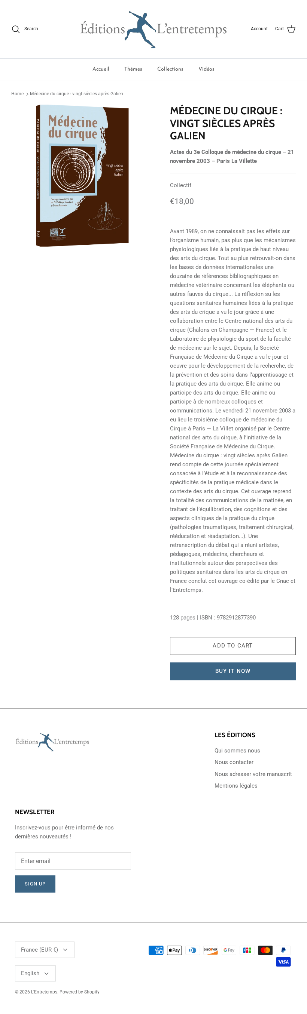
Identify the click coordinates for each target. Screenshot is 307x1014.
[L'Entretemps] (153, 29)
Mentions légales (236, 785)
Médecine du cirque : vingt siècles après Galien (76, 93)
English (30, 973)
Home (17, 93)
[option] (82, 176)
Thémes (133, 69)
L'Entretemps (44, 992)
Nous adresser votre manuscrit (253, 774)
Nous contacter (234, 762)
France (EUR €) (39, 949)
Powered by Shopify (80, 992)
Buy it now (233, 671)
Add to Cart (233, 645)
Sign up (35, 884)
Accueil (100, 69)
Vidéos (206, 69)
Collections (170, 69)
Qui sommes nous (237, 750)
